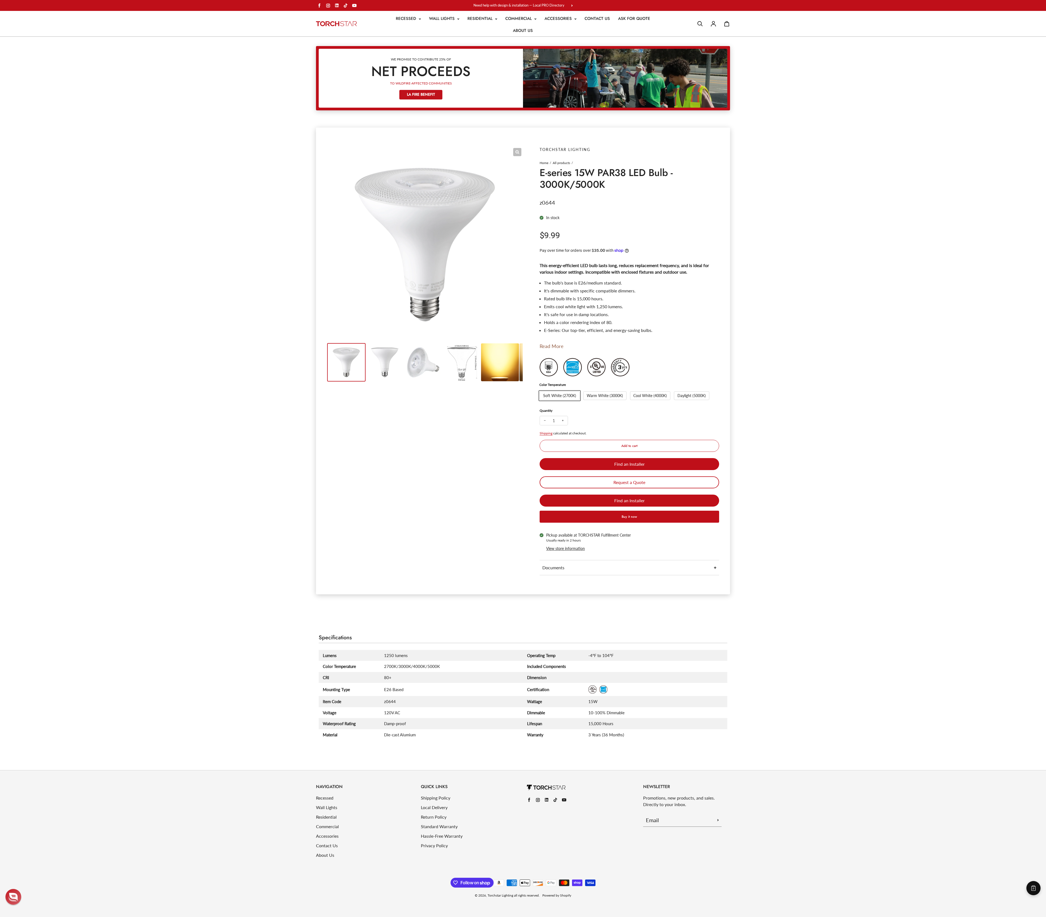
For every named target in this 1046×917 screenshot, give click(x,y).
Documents (553, 567)
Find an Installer (629, 464)
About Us (523, 31)
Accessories (559, 19)
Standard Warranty (439, 826)
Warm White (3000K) (605, 395)
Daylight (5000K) (691, 395)
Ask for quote (634, 19)
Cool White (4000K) (650, 395)
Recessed (407, 19)
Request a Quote (629, 482)
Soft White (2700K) (559, 395)
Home (544, 163)
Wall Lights (442, 19)
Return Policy (433, 816)
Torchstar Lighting (500, 895)
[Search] (700, 23)
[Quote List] (1033, 888)
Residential (480, 19)
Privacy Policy (434, 845)
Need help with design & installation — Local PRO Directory (518, 5)
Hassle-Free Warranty (442, 836)
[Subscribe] (718, 820)
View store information (565, 548)
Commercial (519, 19)
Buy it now (629, 516)
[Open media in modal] (517, 152)
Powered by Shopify (556, 895)
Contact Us (597, 19)
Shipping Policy (435, 797)
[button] (13, 897)
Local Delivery (434, 807)
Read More (552, 346)
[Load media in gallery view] (346, 362)
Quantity (546, 410)
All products (561, 163)
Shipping (546, 433)
